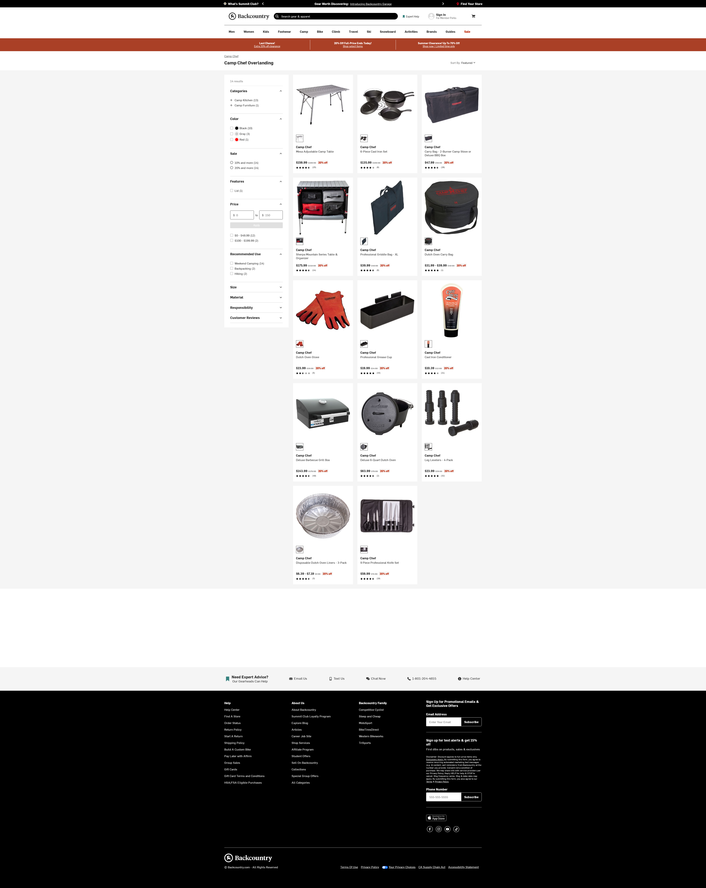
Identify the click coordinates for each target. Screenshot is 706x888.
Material (236, 297)
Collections (299, 769)
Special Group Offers (305, 776)
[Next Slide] (443, 3)
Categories (238, 91)
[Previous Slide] (262, 3)
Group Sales (232, 762)
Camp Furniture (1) (247, 105)
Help (227, 703)
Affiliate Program (303, 749)
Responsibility (241, 307)
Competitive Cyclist (371, 709)
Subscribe (471, 722)
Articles (297, 729)
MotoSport (365, 723)
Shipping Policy (234, 742)
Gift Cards (230, 769)
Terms (429, 781)
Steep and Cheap (370, 716)
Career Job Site (301, 736)
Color (234, 118)
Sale (233, 153)
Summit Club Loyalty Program (311, 716)
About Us (298, 703)
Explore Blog (300, 723)
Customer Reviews (245, 317)
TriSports (365, 742)
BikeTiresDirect (369, 729)
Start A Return (233, 736)
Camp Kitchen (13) (246, 100)
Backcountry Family (373, 703)
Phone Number (437, 789)
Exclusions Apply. (435, 759)
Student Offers (301, 756)
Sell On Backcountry (305, 762)
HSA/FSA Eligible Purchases (243, 782)
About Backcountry (304, 709)
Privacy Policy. (442, 781)
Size (233, 287)
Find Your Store (471, 4)
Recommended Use (245, 254)
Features (237, 181)
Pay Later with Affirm (238, 756)
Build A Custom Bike (237, 749)
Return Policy (233, 729)
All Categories (301, 782)
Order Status (232, 723)
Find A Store (232, 716)
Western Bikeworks (371, 736)
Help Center (232, 709)
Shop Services (301, 742)
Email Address (436, 714)
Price (234, 204)
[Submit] (277, 16)
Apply (256, 225)
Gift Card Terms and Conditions (244, 776)
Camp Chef (231, 56)
